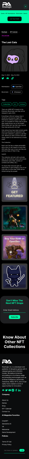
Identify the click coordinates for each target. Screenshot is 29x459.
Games (4, 403)
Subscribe (14, 317)
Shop (4, 406)
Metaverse (5, 429)
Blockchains (19, 13)
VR (3, 426)
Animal (22, 104)
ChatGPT (5, 421)
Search (25, 13)
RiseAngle (4, 32)
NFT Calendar (14, 32)
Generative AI (6, 424)
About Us (5, 400)
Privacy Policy (6, 444)
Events (3, 13)
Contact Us (6, 411)
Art (15, 104)
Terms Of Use (6, 442)
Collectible (6, 104)
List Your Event (14, 19)
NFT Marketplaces (10, 13)
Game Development (8, 432)
